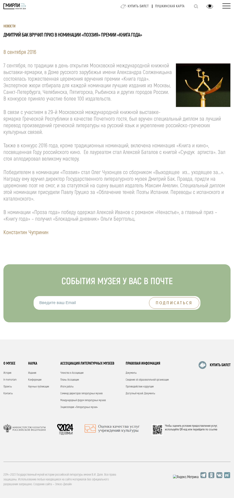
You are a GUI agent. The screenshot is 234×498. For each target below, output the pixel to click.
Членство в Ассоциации (71, 373)
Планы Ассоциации (69, 379)
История (7, 373)
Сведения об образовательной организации (147, 379)
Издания (32, 373)
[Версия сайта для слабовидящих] (209, 6)
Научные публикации (38, 386)
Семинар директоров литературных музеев (81, 393)
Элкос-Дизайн (63, 484)
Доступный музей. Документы (140, 393)
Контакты (8, 393)
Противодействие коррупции (140, 386)
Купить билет (138, 6)
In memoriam (10, 379)
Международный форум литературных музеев (83, 400)
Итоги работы (67, 386)
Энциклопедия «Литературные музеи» (79, 407)
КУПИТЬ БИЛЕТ (220, 365)
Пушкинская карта (170, 6)
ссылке (213, 429)
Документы (131, 373)
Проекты (7, 386)
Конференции (34, 379)
